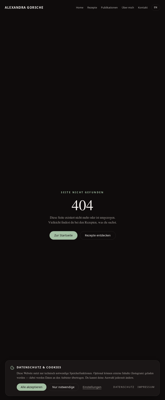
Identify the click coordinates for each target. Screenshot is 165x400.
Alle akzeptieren (31, 387)
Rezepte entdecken (98, 235)
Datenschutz (123, 387)
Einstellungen (92, 387)
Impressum (146, 387)
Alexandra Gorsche (24, 7)
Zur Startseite (63, 235)
